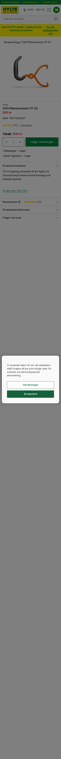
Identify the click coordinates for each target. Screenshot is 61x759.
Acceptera (30, 393)
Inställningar (30, 384)
